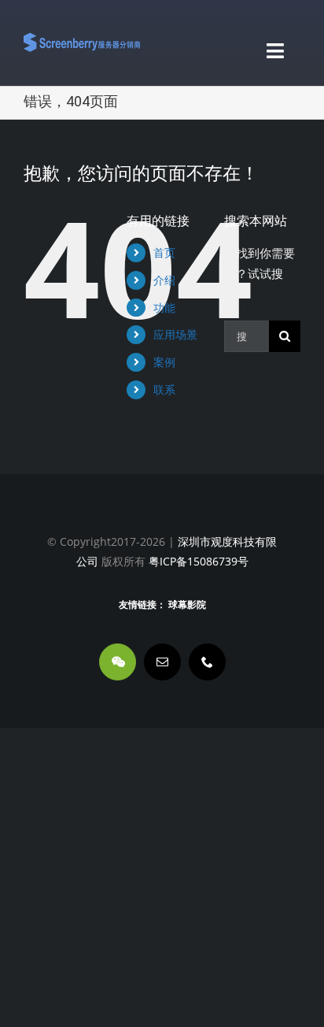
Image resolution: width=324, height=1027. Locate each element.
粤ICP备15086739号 (197, 561)
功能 (164, 307)
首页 (164, 252)
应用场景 (175, 334)
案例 (164, 361)
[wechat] (117, 661)
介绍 (164, 280)
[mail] (162, 661)
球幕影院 (187, 604)
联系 (164, 389)
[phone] (207, 661)
